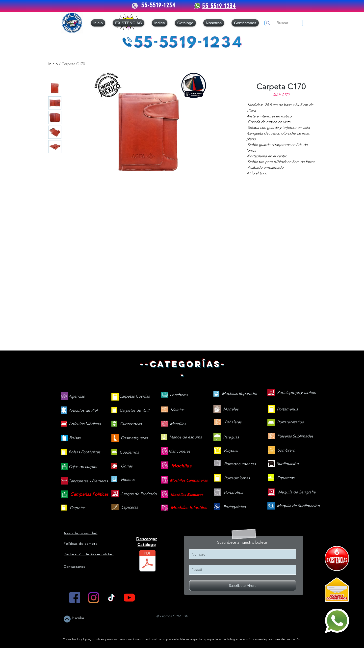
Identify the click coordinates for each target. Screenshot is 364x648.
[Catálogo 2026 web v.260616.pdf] (147, 561)
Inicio (53, 63)
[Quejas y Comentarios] (337, 589)
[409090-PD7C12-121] (337, 558)
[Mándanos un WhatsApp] (337, 621)
